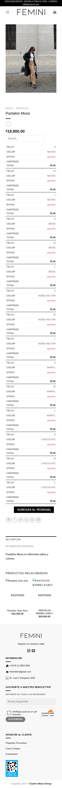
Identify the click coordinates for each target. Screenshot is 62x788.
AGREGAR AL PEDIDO (34, 509)
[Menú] (8, 12)
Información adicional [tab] (20, 546)
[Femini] (31, 12)
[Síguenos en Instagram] (28, 651)
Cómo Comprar (13, 748)
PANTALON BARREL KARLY (44, 612)
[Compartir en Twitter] (20, 520)
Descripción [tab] (13, 539)
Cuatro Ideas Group (40, 783)
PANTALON (22, 108)
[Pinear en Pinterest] (32, 520)
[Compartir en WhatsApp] (8, 520)
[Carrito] (54, 12)
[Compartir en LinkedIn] (38, 520)
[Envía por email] (26, 520)
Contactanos (12, 754)
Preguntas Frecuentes (16, 743)
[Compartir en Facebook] (14, 520)
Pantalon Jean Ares (17, 610)
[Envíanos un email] (33, 651)
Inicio (9, 108)
